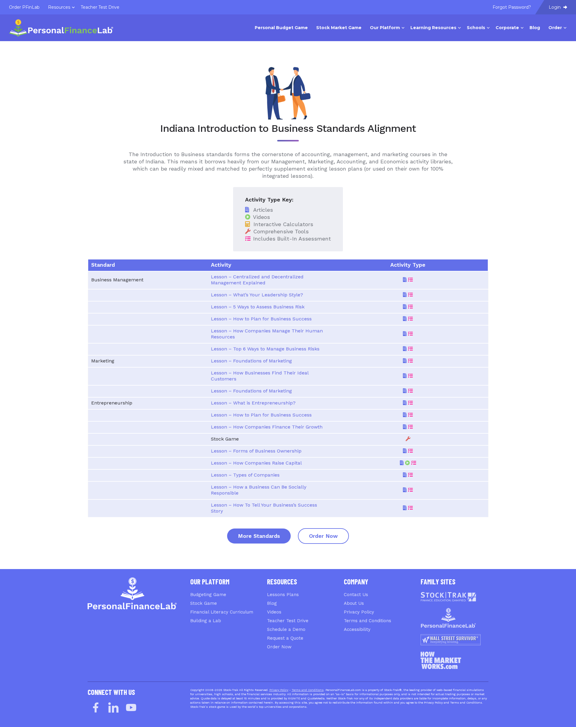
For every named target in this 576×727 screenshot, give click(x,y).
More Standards (259, 536)
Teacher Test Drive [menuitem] (100, 7)
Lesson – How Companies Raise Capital (256, 463)
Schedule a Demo (286, 629)
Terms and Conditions (367, 620)
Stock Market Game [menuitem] (339, 27)
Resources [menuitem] (59, 7)
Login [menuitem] (555, 7)
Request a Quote (285, 638)
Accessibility (357, 629)
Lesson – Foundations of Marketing (251, 361)
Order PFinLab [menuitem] (24, 7)
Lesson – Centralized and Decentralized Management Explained (257, 280)
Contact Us (356, 594)
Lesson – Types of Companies (245, 475)
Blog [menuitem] (535, 27)
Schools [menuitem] (476, 27)
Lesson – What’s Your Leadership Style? (257, 295)
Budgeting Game (208, 594)
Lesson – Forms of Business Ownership (256, 451)
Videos (274, 612)
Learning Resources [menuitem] (433, 27)
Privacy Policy (359, 612)
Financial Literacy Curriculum (221, 612)
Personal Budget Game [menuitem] (281, 27)
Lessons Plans (283, 594)
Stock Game (203, 603)
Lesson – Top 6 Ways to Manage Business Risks (265, 349)
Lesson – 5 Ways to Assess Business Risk (257, 307)
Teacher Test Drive (287, 620)
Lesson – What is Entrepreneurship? (253, 403)
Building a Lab (205, 620)
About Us (354, 603)
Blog (272, 603)
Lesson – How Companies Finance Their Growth (266, 427)
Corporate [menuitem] (507, 27)
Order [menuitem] (555, 27)
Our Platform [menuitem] (385, 27)
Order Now (323, 536)
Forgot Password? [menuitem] (512, 7)
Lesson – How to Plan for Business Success (261, 319)
